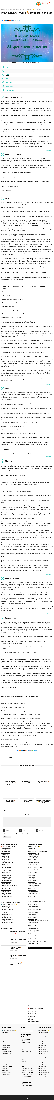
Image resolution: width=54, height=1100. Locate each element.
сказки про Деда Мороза (34, 869)
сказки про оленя (32, 914)
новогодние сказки (6, 1036)
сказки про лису (31, 894)
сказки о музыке (32, 849)
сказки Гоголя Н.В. (5, 857)
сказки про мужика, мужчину (34, 909)
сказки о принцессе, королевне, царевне (37, 851)
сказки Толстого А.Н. (6, 888)
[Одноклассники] (4, 20)
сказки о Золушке (32, 848)
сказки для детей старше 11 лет (44, 1078)
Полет (7, 74)
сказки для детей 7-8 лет (43, 1064)
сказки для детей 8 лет (42, 1066)
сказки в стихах (5, 1043)
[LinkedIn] (12, 20)
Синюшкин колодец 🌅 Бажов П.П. (27, 801)
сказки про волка (32, 865)
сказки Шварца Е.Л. (6, 898)
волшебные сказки (32, 1013)
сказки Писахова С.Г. (6, 882)
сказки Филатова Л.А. (6, 893)
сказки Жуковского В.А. (6, 865)
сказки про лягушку (32, 899)
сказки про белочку (32, 859)
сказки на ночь (5, 1055)
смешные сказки (5, 1076)
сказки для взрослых (42, 1080)
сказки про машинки (32, 904)
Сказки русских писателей (18, 9)
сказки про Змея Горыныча (34, 883)
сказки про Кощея (32, 890)
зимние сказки (31, 1016)
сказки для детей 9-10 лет (43, 1072)
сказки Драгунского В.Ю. (7, 862)
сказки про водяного (32, 864)
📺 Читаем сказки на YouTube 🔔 (9, 904)
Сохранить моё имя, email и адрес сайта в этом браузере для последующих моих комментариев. (27, 833)
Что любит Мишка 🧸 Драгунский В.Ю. (43, 782)
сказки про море (32, 907)
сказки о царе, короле (33, 856)
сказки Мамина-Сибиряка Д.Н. (8, 874)
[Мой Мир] (6, 20)
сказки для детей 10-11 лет (43, 1076)
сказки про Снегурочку (33, 930)
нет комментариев (22, 15)
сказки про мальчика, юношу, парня (36, 901)
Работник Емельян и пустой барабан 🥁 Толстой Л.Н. (10, 783)
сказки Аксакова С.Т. (6, 848)
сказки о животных (6, 1062)
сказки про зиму (31, 882)
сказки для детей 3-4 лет (43, 1047)
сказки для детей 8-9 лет (43, 1068)
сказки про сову (31, 933)
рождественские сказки (7, 1041)
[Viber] (13, 20)
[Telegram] (19, 20)
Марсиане (9, 82)
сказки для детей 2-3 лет (43, 1043)
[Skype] (17, 20)
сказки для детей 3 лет (42, 1045)
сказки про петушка (32, 917)
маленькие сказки (5, 1034)
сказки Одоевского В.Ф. (6, 880)
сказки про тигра (32, 938)
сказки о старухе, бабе (33, 854)
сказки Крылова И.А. (6, 870)
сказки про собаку (32, 931)
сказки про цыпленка (33, 943)
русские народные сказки (27, 1074)
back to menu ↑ (49, 150)
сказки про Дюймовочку (33, 874)
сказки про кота (31, 888)
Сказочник (3, 15)
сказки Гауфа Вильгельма (7, 912)
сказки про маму (32, 902)
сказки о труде (5, 1070)
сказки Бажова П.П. (5, 851)
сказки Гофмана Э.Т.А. (6, 914)
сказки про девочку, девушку (35, 867)
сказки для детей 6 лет (42, 1057)
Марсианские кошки (11, 67)
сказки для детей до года (43, 1034)
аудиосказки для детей (33, 1009)
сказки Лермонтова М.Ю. (7, 872)
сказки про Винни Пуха (33, 862)
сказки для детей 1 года (43, 1036)
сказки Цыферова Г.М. (6, 894)
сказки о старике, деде (33, 853)
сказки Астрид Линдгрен (7, 907)
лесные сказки (5, 1032)
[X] (8, 20)
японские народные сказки (27, 1090)
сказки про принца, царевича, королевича (38, 920)
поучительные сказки (6, 1038)
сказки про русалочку (33, 922)
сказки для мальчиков (6, 1047)
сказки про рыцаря (32, 925)
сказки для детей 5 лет (42, 1053)
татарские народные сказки (27, 1079)
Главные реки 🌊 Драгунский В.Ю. (27, 782)
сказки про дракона (32, 872)
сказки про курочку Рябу (34, 893)
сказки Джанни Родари (6, 916)
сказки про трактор (32, 940)
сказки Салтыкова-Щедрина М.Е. (9, 885)
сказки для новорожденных (43, 1032)
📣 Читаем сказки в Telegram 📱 (9, 846)
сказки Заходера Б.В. (6, 867)
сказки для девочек (6, 1045)
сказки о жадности (6, 1059)
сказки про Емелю (32, 878)
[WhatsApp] (15, 20)
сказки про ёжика (32, 875)
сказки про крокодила (33, 891)
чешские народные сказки (27, 1088)
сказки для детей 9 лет (42, 1070)
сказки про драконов (6, 1072)
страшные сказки (32, 1019)
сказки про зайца (32, 880)
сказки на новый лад (6, 1053)
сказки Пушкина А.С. (6, 883)
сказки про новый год (33, 912)
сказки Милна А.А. (5, 920)
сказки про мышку (32, 911)
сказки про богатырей (33, 861)
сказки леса (4, 1049)
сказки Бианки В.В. (5, 854)
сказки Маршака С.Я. (6, 875)
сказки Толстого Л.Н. (6, 890)
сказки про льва (31, 898)
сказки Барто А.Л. (5, 853)
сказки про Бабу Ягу (33, 857)
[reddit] (10, 20)
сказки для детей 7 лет (42, 1062)
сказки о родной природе (7, 1066)
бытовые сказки (32, 1011)
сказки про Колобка (32, 886)
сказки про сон (31, 936)
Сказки (3, 9)
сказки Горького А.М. (6, 859)
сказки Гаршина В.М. (6, 856)
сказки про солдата (32, 935)
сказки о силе (5, 1068)
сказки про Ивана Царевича (34, 885)
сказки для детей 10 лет (43, 1074)
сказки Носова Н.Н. (5, 878)
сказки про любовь (6, 1074)
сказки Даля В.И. (5, 861)
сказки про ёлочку (32, 877)
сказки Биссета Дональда (7, 909)
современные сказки (6, 1078)
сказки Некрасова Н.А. (6, 877)
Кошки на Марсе (10, 86)
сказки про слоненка (33, 927)
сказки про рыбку (32, 923)
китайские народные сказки (27, 1068)
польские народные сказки (27, 1072)
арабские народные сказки (27, 1045)
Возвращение (10, 90)
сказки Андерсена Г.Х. (6, 906)
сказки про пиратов (32, 919)
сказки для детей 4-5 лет (43, 1051)
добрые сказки (31, 1014)
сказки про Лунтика (32, 896)
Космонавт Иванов (11, 71)
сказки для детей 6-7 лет (43, 1059)
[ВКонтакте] (2, 20)
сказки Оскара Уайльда (7, 922)
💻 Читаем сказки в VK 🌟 (34, 846)
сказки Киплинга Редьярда (7, 917)
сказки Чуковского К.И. (6, 896)
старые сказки (31, 1018)
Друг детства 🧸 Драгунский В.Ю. (10, 801)
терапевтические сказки (33, 1021)
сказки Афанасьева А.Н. (7, 849)
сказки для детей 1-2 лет (43, 1038)
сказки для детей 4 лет (42, 1049)
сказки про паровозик (33, 915)
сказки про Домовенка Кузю (34, 870)
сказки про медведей (33, 906)
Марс (7, 78)
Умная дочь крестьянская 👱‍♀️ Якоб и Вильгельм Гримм (43, 801)
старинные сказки (5, 1080)
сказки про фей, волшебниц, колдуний (37, 941)
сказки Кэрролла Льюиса (7, 919)
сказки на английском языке (8, 1051)
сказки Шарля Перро (6, 924)
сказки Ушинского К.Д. (6, 891)
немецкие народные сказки (27, 1070)
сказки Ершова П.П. (6, 864)
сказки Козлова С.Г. (5, 869)
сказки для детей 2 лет (42, 1041)
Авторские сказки (9, 9)
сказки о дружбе (5, 1057)
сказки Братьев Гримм (6, 911)
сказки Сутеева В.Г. (5, 886)
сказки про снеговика (33, 928)
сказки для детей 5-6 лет (43, 1055)
